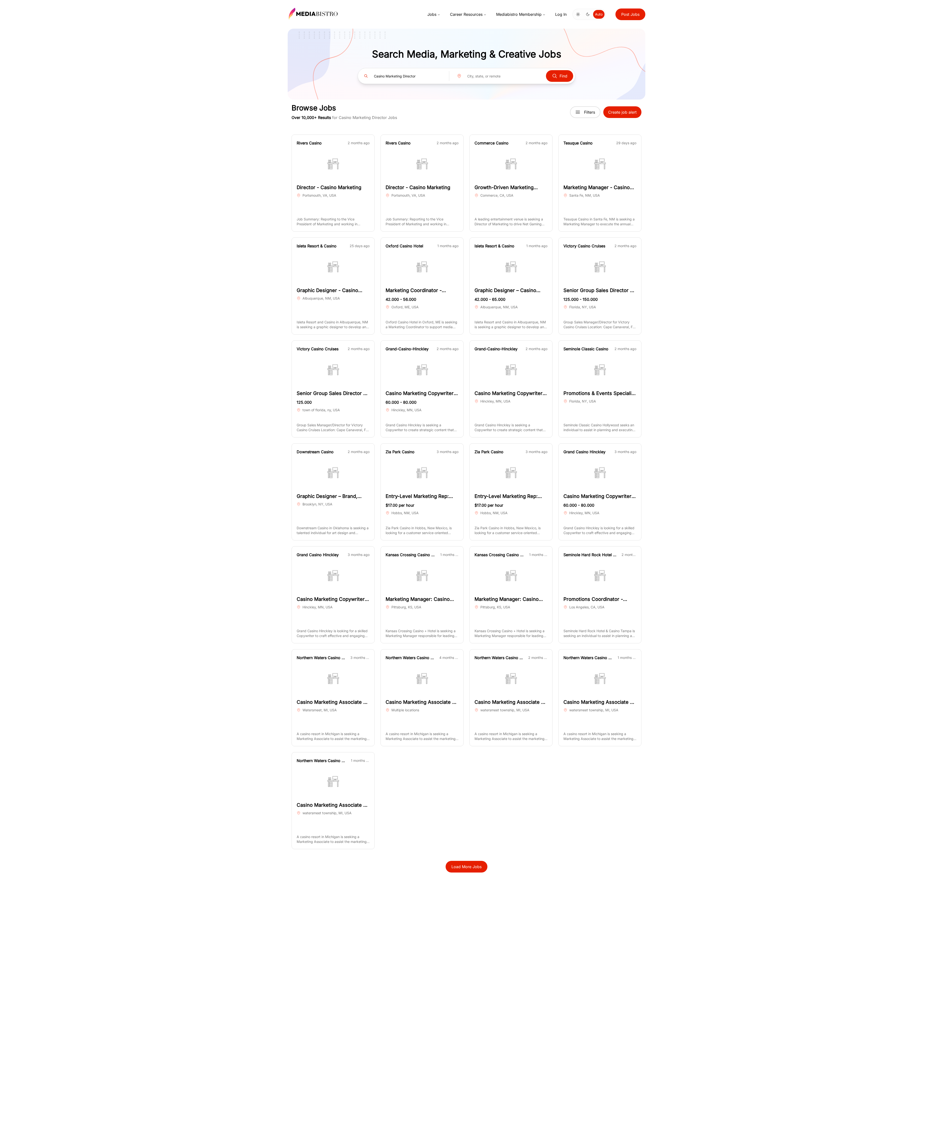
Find (563, 76)
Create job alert (622, 112)
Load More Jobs (466, 866)
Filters (589, 112)
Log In (561, 14)
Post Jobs (630, 14)
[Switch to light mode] (578, 14)
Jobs (431, 14)
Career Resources (466, 14)
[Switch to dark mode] (587, 14)
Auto (599, 14)
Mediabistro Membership (519, 14)
